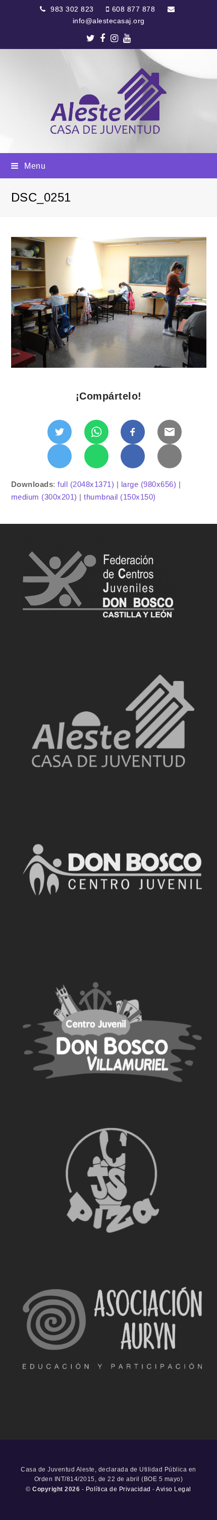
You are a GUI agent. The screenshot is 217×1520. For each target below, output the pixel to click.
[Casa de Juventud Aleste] (108, 101)
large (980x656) (149, 484)
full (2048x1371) (86, 484)
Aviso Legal (173, 1489)
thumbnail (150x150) (120, 497)
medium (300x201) (44, 497)
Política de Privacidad (118, 1489)
